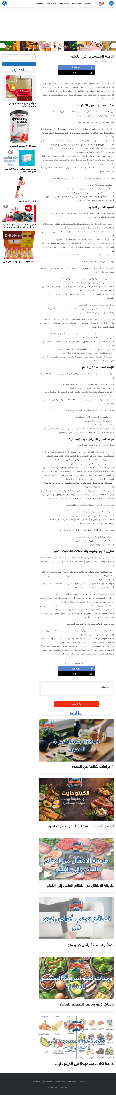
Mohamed (104, 687)
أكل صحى (87, 3)
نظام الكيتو (40, 3)
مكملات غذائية (51, 3)
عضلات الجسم (64, 3)
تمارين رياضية (76, 3)
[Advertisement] (58, 24)
